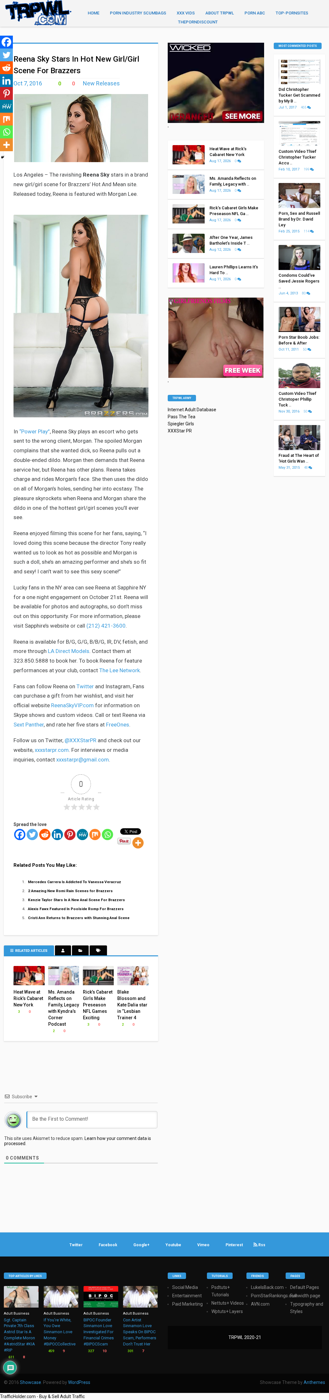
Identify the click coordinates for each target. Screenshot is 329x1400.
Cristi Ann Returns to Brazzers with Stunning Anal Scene (78, 918)
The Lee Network (119, 670)
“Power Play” (34, 431)
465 (304, 107)
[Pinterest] (70, 834)
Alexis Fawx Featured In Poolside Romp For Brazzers (76, 909)
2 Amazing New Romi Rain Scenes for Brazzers (70, 891)
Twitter (85, 686)
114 (307, 231)
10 (104, 1351)
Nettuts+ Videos (227, 1303)
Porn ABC (255, 13)
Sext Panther (28, 724)
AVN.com (260, 1304)
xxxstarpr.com (52, 750)
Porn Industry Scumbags (138, 13)
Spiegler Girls (181, 423)
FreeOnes (117, 724)
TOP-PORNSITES (292, 13)
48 (306, 467)
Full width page (305, 1295)
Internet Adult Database (192, 409)
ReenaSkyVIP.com (72, 705)
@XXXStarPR (80, 740)
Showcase (30, 1382)
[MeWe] (82, 834)
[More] (138, 842)
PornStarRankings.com (274, 1295)
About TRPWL (219, 13)
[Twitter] (32, 834)
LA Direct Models (68, 651)
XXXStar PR (180, 430)
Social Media (185, 1287)
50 (305, 349)
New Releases (101, 83)
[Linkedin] (57, 834)
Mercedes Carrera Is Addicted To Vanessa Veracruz (74, 882)
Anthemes (314, 1382)
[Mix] (95, 834)
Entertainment (187, 1295)
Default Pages (304, 1287)
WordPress (79, 1382)
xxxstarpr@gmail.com (82, 759)
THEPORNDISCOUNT (198, 22)
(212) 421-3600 (106, 625)
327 (90, 1351)
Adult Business (16, 1313)
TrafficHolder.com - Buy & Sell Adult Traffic (42, 1396)
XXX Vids (186, 13)
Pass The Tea (181, 416)
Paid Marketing (187, 1304)
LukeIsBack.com (267, 1287)
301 (130, 1351)
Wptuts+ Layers (227, 1311)
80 (304, 293)
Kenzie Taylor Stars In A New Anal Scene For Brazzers (76, 900)
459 (50, 1351)
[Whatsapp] (107, 834)
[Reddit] (44, 834)
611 (10, 1357)
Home (93, 13)
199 (307, 169)
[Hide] (2, 157)
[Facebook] (19, 834)
